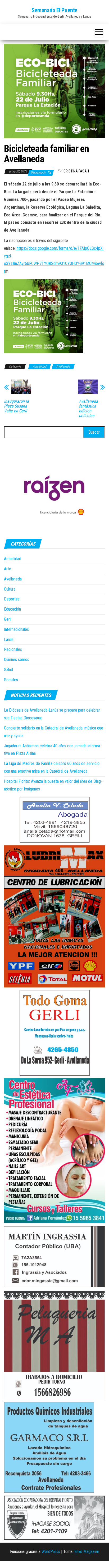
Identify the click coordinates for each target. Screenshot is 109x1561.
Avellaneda (63, 366)
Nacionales (13, 649)
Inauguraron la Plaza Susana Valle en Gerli (16, 406)
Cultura (9, 589)
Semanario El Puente (54, 10)
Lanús (8, 639)
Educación (12, 609)
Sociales (11, 679)
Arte (7, 568)
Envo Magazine (86, 1551)
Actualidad (39, 366)
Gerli (7, 619)
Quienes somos (16, 659)
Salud (8, 669)
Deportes (12, 599)
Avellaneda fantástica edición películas (88, 408)
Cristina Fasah (76, 171)
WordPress (51, 1551)
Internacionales (16, 629)
